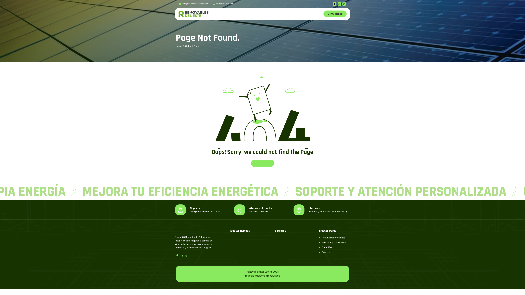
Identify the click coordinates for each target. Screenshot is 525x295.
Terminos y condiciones (334, 242)
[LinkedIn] (182, 255)
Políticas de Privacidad (333, 237)
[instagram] (344, 4)
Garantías (327, 247)
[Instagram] (186, 255)
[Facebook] (334, 4)
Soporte (326, 252)
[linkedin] (339, 4)
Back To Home (262, 163)
